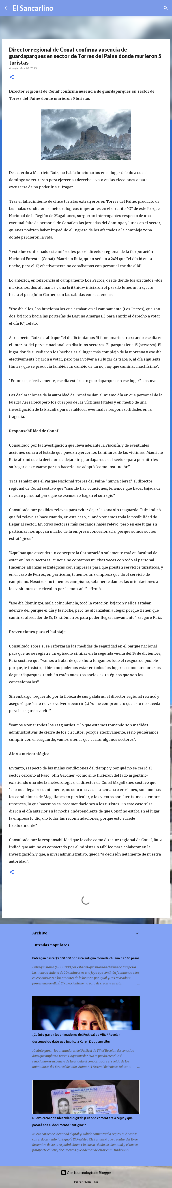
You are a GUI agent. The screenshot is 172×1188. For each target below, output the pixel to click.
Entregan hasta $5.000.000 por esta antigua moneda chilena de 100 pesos (85, 958)
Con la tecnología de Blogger (88, 1172)
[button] (11, 77)
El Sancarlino (33, 8)
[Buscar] (59, 8)
